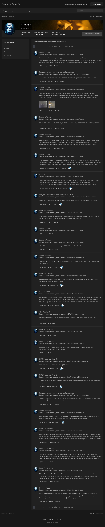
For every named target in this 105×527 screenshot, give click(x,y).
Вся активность (9, 42)
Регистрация (97, 4)
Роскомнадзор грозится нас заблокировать (57, 72)
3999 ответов (62, 188)
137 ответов (53, 285)
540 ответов (59, 66)
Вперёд (54, 46)
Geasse (41, 54)
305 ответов (53, 368)
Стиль (51, 520)
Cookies (59, 520)
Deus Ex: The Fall (46, 274)
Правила (14, 11)
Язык (44, 520)
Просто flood (44, 174)
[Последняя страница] (59, 46)
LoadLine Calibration (73, 197)
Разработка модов (89, 197)
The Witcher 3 (44, 312)
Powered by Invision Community (52, 524)
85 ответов (54, 222)
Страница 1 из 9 (69, 46)
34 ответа (52, 323)
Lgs (68, 213)
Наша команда (26, 11)
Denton (69, 54)
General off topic (77, 176)
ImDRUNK (70, 314)
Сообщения (7, 56)
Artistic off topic (78, 54)
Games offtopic (45, 52)
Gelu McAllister (72, 361)
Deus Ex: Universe (46, 211)
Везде (94, 11)
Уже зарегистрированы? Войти (76, 4)
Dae (68, 74)
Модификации (83, 361)
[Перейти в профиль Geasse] (36, 53)
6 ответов (53, 204)
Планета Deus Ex (11, 4)
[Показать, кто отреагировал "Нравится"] (69, 168)
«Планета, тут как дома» (80, 74)
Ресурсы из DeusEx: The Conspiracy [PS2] (56, 195)
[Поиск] (101, 10)
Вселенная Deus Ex (77, 213)
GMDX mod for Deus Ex (48, 359)
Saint (68, 176)
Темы (5, 52)
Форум (5, 11)
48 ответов (60, 81)
